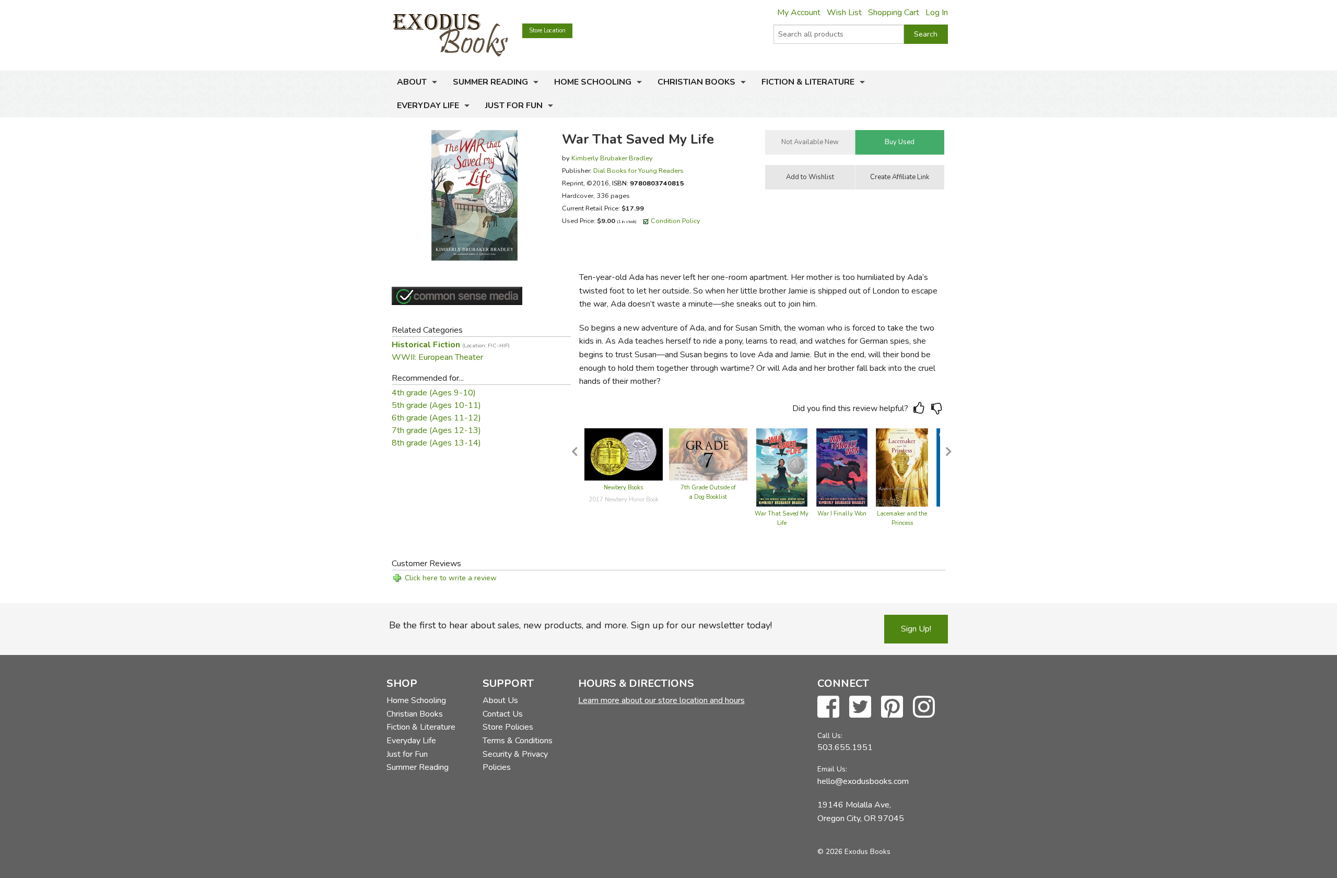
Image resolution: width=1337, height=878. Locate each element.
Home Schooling (592, 82)
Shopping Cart (893, 12)
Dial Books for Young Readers (638, 170)
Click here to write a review (451, 578)
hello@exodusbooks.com (863, 781)
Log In (936, 12)
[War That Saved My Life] (781, 467)
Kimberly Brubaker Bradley (612, 158)
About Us (500, 700)
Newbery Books (623, 487)
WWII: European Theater (437, 357)
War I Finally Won (841, 514)
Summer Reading (490, 82)
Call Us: (829, 736)
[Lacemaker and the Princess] (902, 467)
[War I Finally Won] (841, 467)
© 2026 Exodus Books (853, 852)
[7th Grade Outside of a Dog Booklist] (708, 454)
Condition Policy (675, 220)
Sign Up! (916, 629)
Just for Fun (514, 105)
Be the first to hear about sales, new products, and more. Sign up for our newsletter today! (580, 625)
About (412, 82)
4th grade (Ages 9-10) (434, 393)
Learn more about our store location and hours (661, 700)
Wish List (844, 12)
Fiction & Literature (807, 82)
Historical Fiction (451, 344)
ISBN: (648, 183)
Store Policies (508, 727)
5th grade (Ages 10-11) (436, 405)
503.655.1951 (845, 747)
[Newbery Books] (623, 454)
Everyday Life (428, 105)
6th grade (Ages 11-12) (436, 418)
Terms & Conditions (518, 740)
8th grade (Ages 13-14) (436, 443)
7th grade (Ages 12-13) (436, 430)
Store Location (547, 30)
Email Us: (832, 769)
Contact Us (503, 714)
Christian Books (696, 82)
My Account (798, 12)
